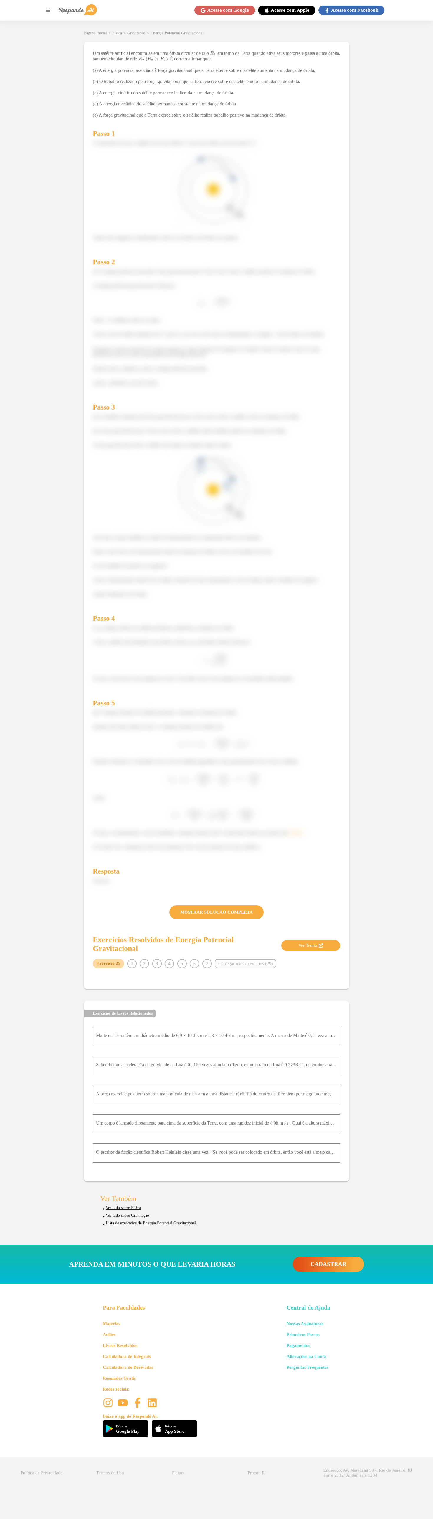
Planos (178, 1472)
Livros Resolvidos (120, 1345)
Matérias (111, 1323)
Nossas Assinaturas (305, 1323)
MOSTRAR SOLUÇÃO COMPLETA (216, 912)
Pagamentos (298, 1345)
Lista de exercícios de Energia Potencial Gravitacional (151, 1223)
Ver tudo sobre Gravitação (127, 1215)
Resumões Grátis (119, 1378)
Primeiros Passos (303, 1334)
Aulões (109, 1334)
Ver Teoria (307, 945)
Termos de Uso (110, 1472)
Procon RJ (257, 1472)
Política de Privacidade (41, 1472)
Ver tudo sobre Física (123, 1208)
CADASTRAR (328, 1264)
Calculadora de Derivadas (128, 1367)
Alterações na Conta (306, 1356)
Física (117, 33)
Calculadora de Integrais (127, 1356)
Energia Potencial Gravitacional (177, 33)
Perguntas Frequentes (307, 1367)
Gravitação (136, 33)
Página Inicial (95, 33)
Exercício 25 (108, 963)
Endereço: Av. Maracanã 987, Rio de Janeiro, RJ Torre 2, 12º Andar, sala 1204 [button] (367, 1472)
